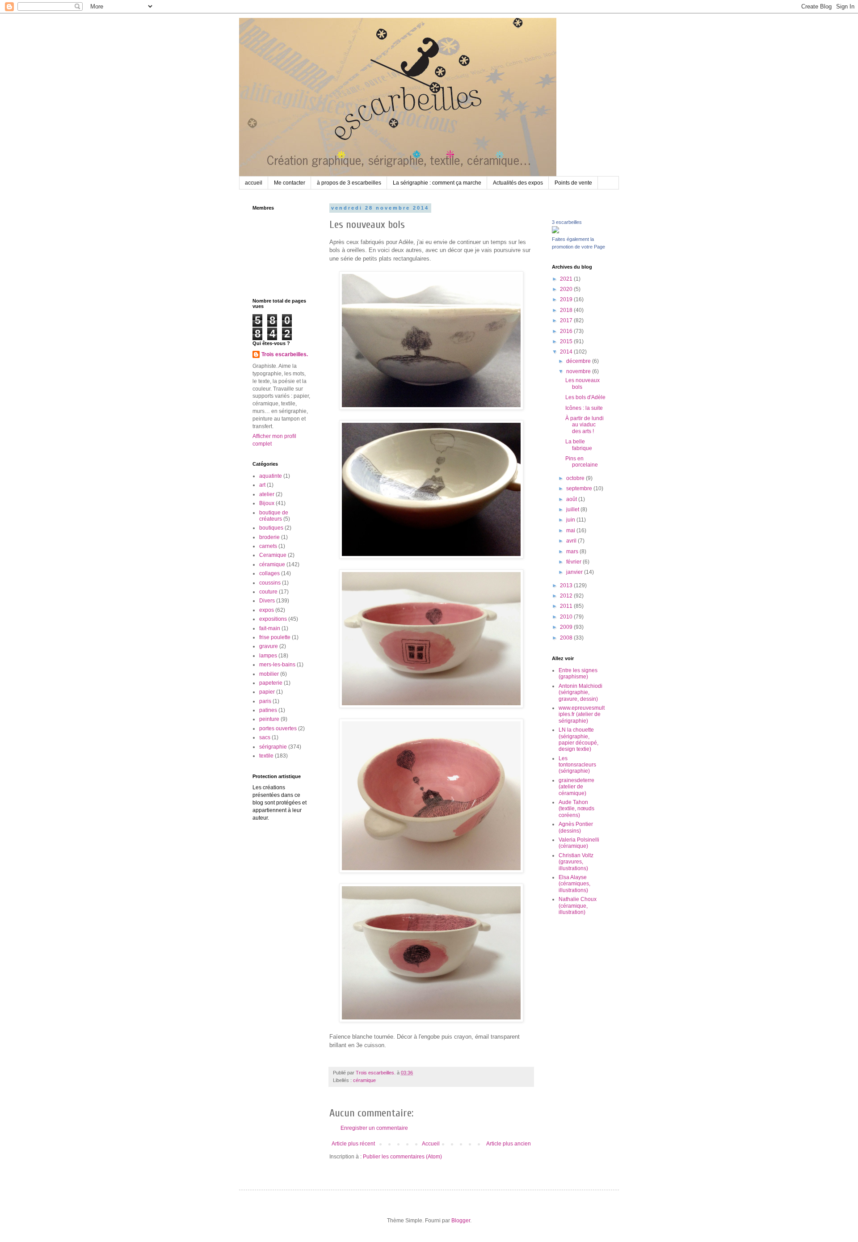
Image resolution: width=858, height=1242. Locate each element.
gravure (268, 646)
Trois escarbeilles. (284, 354)
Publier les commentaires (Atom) (402, 1157)
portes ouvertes (278, 728)
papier (267, 692)
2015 (567, 341)
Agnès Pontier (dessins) (576, 827)
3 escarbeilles (567, 222)
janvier (575, 572)
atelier (266, 494)
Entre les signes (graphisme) (578, 673)
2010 (567, 617)
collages (269, 573)
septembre (579, 488)
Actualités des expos (518, 183)
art (262, 485)
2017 (567, 320)
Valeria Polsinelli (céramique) (579, 843)
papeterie (270, 683)
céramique (364, 1080)
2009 (567, 627)
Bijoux (266, 503)
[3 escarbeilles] (555, 231)
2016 (567, 331)
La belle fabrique (578, 444)
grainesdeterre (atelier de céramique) (576, 786)
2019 (567, 299)
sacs (264, 737)
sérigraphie (273, 747)
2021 (567, 279)
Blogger (460, 1220)
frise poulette (274, 637)
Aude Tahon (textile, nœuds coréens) (576, 808)
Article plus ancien (508, 1144)
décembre (579, 361)
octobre (576, 478)
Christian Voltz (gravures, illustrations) (576, 862)
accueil (253, 183)
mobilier (269, 674)
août (572, 499)
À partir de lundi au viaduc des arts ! (584, 424)
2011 (567, 606)
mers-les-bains (277, 664)
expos (266, 610)
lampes (268, 656)
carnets (268, 546)
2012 (567, 596)
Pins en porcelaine (581, 461)
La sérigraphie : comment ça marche (437, 183)
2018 (567, 310)
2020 (567, 289)
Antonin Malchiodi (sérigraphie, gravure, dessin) (580, 692)
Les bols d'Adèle (585, 397)
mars (573, 551)
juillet (573, 509)
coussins (270, 583)
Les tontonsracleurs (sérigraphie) (577, 765)
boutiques (271, 528)
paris (265, 701)
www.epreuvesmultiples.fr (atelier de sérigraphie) (582, 714)
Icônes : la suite (584, 408)
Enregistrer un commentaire (374, 1128)
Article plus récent (353, 1144)
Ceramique (272, 555)
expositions (273, 619)
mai (571, 530)
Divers (267, 601)
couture (268, 592)
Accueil (431, 1144)
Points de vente (573, 183)
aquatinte (270, 476)
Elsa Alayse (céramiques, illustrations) (574, 883)
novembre (579, 371)
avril (572, 541)
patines (268, 710)
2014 (567, 352)
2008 (567, 638)
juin (571, 520)
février (574, 562)
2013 (567, 585)
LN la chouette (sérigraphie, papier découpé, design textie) (578, 739)
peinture (269, 719)
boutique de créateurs (273, 515)
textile (266, 756)
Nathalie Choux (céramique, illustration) (578, 905)
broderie (269, 537)
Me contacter (289, 183)
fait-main (269, 628)
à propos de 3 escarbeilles (349, 183)
